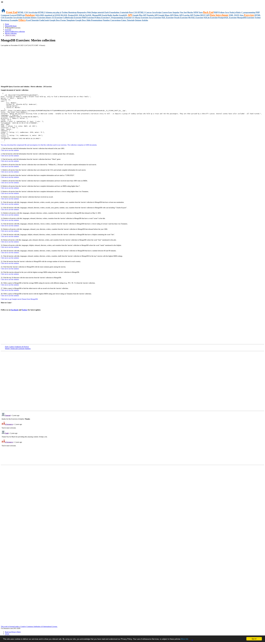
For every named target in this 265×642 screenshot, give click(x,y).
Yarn (200, 12)
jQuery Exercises (38, 17)
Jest (185, 12)
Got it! (254, 638)
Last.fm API (188, 15)
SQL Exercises (167, 17)
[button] (132, 2)
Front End (11, 12)
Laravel (13, 15)
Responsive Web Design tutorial (90, 12)
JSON (236, 15)
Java (227, 12)
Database (30, 15)
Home (7, 24)
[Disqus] (132, 438)
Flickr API (178, 15)
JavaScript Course (160, 12)
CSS (26, 12)
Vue (181, 12)
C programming (248, 12)
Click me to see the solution (10, 150)
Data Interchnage (219, 15)
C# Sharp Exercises (140, 17)
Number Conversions (112, 20)
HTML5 (41, 12)
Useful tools (44, 20)
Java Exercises (155, 17)
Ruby (238, 12)
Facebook (14, 310)
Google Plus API (139, 15)
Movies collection (11, 33)
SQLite (82, 15)
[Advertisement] (25, 50)
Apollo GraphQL (120, 15)
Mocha (190, 12)
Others (22, 20)
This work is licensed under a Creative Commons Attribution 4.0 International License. (29, 626)
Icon (170, 12)
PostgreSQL (73, 15)
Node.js (232, 12)
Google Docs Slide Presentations (88, 20)
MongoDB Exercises (245, 17)
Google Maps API (165, 15)
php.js (58, 12)
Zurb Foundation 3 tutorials (116, 12)
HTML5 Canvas (145, 12)
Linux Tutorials (127, 20)
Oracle (104, 15)
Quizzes (138, 20)
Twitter (24, 310)
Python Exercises (102, 17)
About (7, 634)
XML (231, 15)
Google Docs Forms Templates (62, 20)
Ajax (242, 15)
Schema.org (51, 12)
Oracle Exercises (181, 17)
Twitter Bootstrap (69, 12)
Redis (109, 15)
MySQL (64, 15)
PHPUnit (21, 15)
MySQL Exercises (195, 17)
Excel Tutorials (32, 20)
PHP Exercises (88, 17)
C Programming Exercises (120, 17)
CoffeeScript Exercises (72, 17)
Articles (145, 20)
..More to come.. (10, 35)
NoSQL (88, 15)
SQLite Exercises (211, 17)
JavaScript (33, 12)
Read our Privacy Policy (13, 632)
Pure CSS (133, 12)
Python (221, 12)
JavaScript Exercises (22, 17)
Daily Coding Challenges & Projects (17, 347)
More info (184, 639)
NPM (195, 12)
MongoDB (96, 15)
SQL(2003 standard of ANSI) (47, 15)
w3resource (4, 4)
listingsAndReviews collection (15, 31)
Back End (208, 12)
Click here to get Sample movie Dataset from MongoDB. (19, 299)
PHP (216, 12)
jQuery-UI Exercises (54, 17)
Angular (175, 12)
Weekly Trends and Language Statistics (18, 348)
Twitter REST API (202, 15)
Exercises (249, 15)
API (130, 15)
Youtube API (152, 15)
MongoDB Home (11, 26)
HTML (21, 12)
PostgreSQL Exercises (227, 17)
